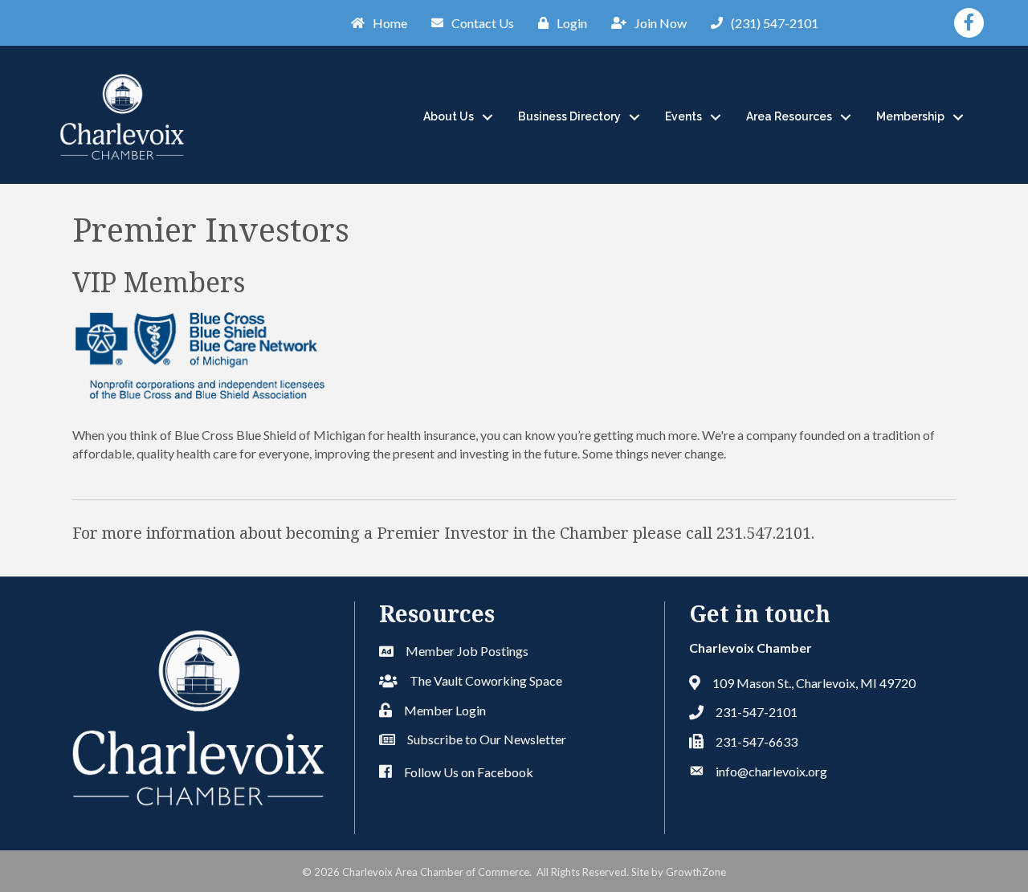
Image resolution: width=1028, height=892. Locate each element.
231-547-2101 (757, 711)
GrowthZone (696, 872)
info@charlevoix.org (771, 771)
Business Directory (569, 116)
